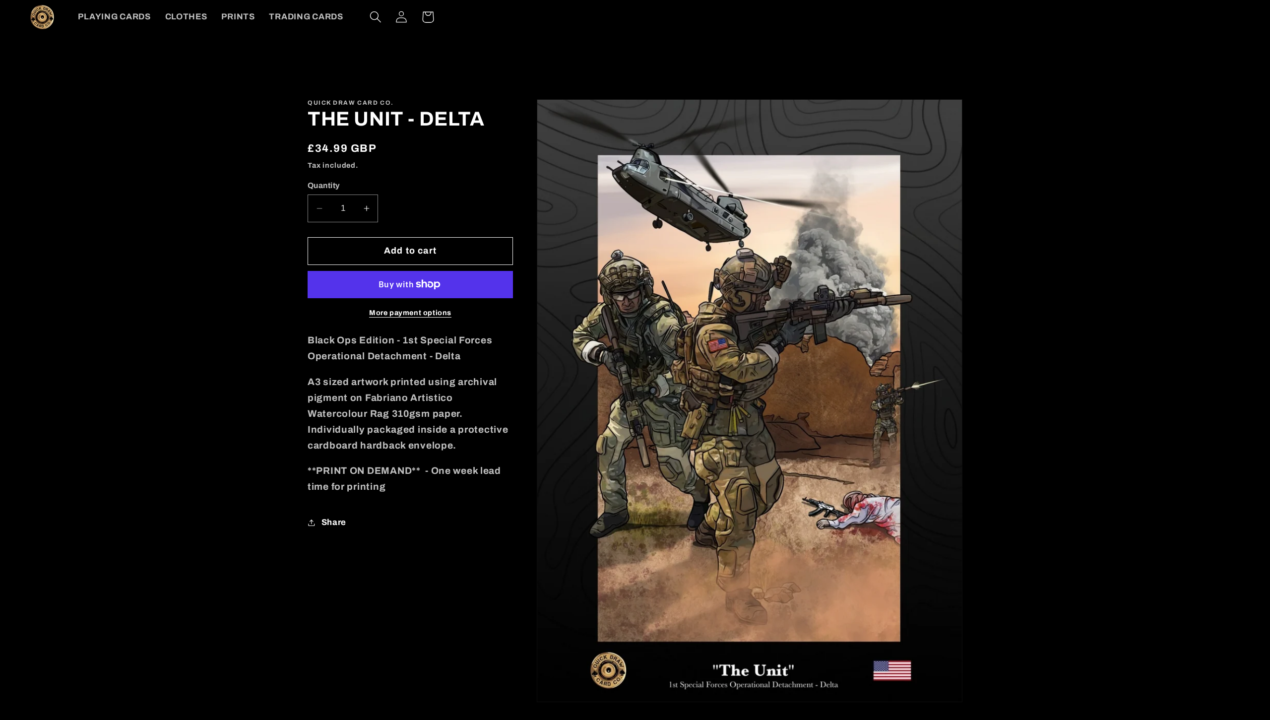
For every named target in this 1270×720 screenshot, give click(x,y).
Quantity (324, 185)
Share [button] (333, 522)
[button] (375, 17)
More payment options (410, 313)
